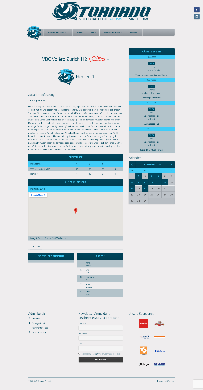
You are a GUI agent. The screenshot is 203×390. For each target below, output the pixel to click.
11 (151, 182)
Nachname (82, 333)
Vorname (82, 323)
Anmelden (36, 318)
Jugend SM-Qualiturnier (151, 149)
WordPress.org (39, 332)
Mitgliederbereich (113, 32)
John (88, 284)
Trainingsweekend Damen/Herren (151, 75)
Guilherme (90, 277)
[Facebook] (197, 9)
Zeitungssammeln (152, 97)
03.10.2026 (151, 79)
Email (80, 343)
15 (132, 188)
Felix (88, 291)
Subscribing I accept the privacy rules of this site (101, 353)
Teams (80, 32)
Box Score (35, 246)
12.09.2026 (151, 57)
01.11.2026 (151, 102)
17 (145, 188)
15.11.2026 (151, 128)
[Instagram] (197, 16)
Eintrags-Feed (38, 323)
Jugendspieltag (151, 123)
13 (165, 182)
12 (158, 182)
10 (145, 182)
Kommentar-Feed (40, 327)
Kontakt (134, 32)
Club (93, 32)
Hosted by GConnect (166, 381)
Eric (87, 269)
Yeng (88, 262)
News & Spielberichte (58, 32)
